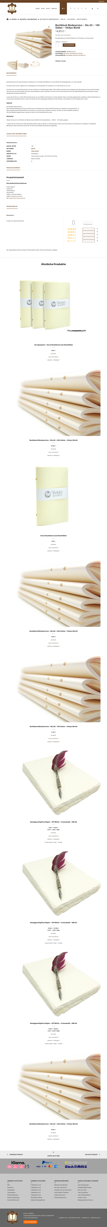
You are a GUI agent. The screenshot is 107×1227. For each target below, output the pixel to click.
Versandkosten (67, 35)
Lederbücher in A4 (36, 1185)
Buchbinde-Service (72, 55)
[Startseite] (12, 8)
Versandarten (11, 1190)
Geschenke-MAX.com (74, 1217)
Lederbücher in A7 (36, 1192)
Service (54, 8)
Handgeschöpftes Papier (84, 1187)
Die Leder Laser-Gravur (60, 1187)
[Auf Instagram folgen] (78, 8)
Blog (48, 8)
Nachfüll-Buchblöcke (28, 19)
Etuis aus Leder (82, 1190)
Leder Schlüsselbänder (84, 1195)
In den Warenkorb (69, 45)
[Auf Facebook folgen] (70, 8)
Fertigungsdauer (33, 1217)
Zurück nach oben (53, 1156)
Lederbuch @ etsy (95, 1217)
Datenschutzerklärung (13, 1197)
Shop (43, 8)
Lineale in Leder (82, 1197)
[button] (49, 27)
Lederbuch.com (63, 1217)
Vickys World (35, 151)
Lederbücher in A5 (36, 1187)
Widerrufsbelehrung (12, 1195)
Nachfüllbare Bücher (36, 1197)
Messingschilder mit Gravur (85, 1200)
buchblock (81, 55)
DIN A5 (33, 148)
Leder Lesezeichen (83, 1192)
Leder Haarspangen (83, 1185)
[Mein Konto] (92, 8)
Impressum (101, 1)
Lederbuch (31, 1213)
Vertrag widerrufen (30, 1222)
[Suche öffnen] (97, 8)
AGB (8, 1185)
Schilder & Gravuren (59, 1195)
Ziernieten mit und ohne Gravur (62, 1190)
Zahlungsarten (11, 1192)
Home (38, 8)
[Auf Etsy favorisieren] (81, 8)
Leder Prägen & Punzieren (61, 1192)
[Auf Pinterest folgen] (74, 8)
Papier (14, 19)
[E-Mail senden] (85, 8)
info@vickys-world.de (16, 196)
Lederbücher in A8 (36, 1195)
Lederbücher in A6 (36, 1190)
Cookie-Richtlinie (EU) (13, 1200)
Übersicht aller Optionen (60, 1185)
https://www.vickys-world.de (17, 198)
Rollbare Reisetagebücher (38, 1200)
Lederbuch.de (85, 1217)
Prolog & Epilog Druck (60, 1197)
